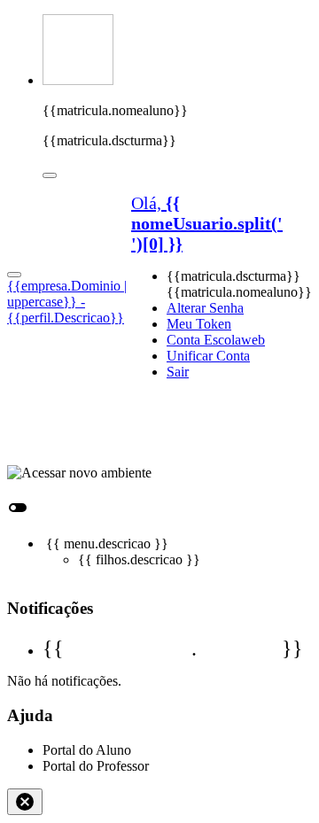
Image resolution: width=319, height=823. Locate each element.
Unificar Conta (208, 355)
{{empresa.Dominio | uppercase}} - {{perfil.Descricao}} (67, 301)
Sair (178, 371)
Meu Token (199, 323)
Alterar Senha (205, 307)
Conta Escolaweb (216, 339)
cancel (24, 801)
